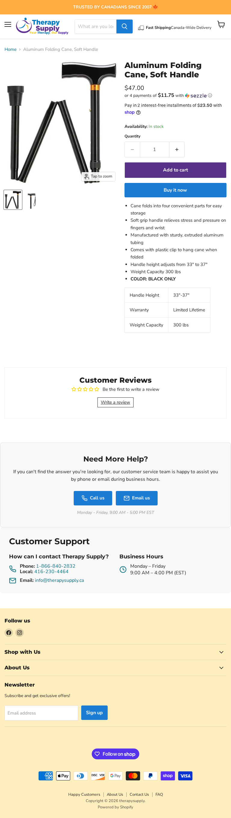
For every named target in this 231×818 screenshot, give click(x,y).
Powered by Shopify (115, 807)
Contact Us (139, 794)
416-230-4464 (51, 571)
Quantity (132, 136)
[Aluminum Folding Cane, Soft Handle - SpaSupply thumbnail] (13, 199)
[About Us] (115, 7)
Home (11, 49)
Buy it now (175, 190)
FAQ (159, 794)
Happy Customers (84, 794)
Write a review (115, 402)
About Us (115, 794)
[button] (175, 95)
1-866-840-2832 (55, 566)
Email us (141, 498)
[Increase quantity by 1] (177, 149)
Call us (97, 498)
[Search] (124, 26)
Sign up (94, 712)
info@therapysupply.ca (59, 580)
